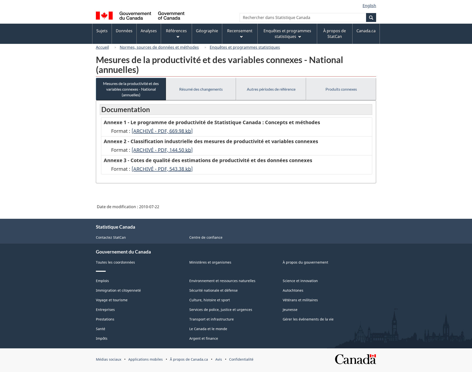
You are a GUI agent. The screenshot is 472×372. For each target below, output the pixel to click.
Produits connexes (341, 89)
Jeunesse (290, 309)
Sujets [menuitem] (102, 31)
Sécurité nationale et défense (213, 290)
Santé (100, 328)
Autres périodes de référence (271, 89)
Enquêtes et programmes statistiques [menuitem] (287, 33)
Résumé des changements (201, 89)
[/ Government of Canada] (140, 16)
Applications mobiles (145, 359)
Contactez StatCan (111, 237)
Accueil (102, 47)
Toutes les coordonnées (115, 262)
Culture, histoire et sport (209, 300)
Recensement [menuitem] (239, 31)
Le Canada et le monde (208, 328)
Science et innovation (300, 280)
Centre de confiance (205, 237)
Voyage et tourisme (112, 300)
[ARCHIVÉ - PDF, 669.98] (162, 131)
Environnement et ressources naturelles (222, 280)
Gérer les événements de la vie (308, 319)
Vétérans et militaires (300, 300)
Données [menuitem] (124, 31)
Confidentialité (241, 359)
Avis (218, 359)
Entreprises (105, 309)
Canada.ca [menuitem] (366, 31)
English (369, 5)
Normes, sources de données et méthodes (159, 47)
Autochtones (293, 290)
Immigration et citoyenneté (118, 290)
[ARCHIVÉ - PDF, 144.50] (162, 150)
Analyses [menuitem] (149, 31)
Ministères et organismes (210, 262)
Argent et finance (203, 338)
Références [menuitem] (176, 31)
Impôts (101, 338)
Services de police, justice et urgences (220, 309)
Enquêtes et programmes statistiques (245, 47)
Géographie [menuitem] (207, 31)
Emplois (102, 280)
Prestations (105, 319)
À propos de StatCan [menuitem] (334, 33)
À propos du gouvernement (305, 262)
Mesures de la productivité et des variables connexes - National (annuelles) (131, 89)
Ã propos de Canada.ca (189, 359)
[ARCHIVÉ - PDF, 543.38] (162, 169)
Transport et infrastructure (211, 319)
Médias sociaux (108, 359)
